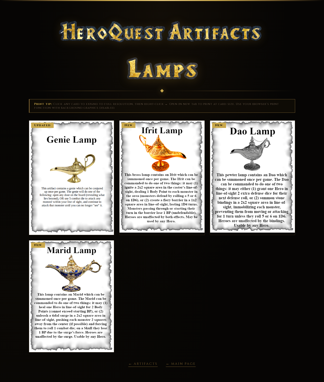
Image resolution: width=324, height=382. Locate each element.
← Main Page (181, 364)
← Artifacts (142, 364)
